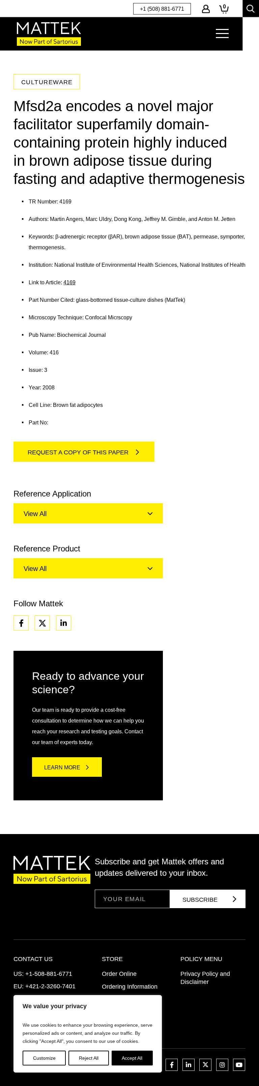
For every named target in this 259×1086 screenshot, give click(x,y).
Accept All (132, 1058)
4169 (69, 282)
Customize (44, 1058)
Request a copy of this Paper (79, 452)
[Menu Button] (222, 33)
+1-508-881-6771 (48, 973)
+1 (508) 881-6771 (162, 9)
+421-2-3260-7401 (50, 986)
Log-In (206, 9)
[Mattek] (48, 33)
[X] (42, 623)
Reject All (88, 1058)
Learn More (62, 767)
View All (35, 513)
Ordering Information (129, 986)
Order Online (119, 973)
